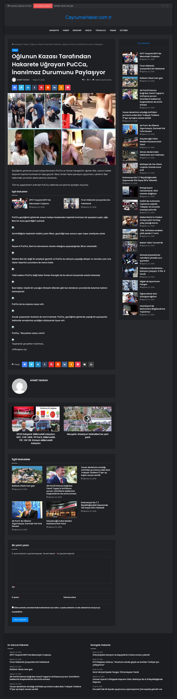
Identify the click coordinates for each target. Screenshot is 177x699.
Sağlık (88, 30)
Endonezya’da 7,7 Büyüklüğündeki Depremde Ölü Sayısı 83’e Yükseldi (94, 505)
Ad (14, 587)
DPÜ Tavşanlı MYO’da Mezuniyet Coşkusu (150, 55)
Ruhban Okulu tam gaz (63, 6)
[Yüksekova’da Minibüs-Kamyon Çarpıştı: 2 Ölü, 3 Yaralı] (130, 272)
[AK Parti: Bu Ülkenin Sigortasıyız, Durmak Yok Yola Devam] (27, 509)
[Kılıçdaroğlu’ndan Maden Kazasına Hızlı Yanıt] (61, 509)
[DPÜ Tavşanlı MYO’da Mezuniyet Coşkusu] (19, 203)
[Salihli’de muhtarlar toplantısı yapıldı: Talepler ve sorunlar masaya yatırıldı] (130, 205)
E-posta (16, 597)
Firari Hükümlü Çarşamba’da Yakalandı (152, 67)
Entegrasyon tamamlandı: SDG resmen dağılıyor (149, 190)
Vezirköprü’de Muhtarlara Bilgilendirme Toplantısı (152, 309)
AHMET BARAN (23, 80)
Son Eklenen (144, 43)
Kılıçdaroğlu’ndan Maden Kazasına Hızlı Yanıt (59, 522)
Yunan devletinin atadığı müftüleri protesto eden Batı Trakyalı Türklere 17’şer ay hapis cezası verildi (95, 471)
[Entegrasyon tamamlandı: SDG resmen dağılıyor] (130, 191)
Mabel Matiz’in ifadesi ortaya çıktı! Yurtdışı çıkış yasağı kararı (151, 220)
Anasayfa (54, 30)
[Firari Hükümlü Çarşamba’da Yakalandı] (71, 203)
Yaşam (113, 30)
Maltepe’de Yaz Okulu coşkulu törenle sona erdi (151, 167)
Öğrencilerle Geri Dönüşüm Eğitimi (148, 295)
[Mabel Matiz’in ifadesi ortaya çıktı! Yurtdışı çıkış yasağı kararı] (130, 221)
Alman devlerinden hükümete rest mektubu (152, 153)
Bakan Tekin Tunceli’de (151, 242)
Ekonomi (77, 30)
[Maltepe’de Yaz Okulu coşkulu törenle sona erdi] (130, 168)
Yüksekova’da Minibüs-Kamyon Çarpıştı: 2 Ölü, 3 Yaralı (152, 271)
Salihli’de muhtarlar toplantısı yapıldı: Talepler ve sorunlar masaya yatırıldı (150, 205)
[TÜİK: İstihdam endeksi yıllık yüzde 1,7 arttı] (130, 234)
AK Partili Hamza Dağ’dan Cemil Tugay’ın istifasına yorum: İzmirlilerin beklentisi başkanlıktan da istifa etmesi (61, 489)
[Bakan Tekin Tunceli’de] (130, 246)
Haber (66, 30)
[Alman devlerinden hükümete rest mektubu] (130, 156)
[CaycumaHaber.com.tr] (88, 17)
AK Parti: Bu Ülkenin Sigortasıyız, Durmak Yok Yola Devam (27, 524)
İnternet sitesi (70, 597)
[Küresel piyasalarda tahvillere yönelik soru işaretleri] (130, 259)
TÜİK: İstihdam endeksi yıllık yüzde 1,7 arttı (151, 232)
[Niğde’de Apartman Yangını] (130, 285)
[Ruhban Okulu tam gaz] (27, 474)
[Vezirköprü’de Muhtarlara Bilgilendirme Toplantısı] (130, 310)
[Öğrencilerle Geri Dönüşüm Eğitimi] (130, 297)
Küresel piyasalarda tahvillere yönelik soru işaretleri (151, 258)
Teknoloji (101, 30)
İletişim (124, 30)
